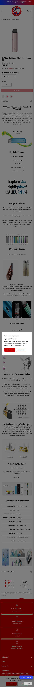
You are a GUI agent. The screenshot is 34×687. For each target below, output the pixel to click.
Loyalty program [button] (26, 677)
